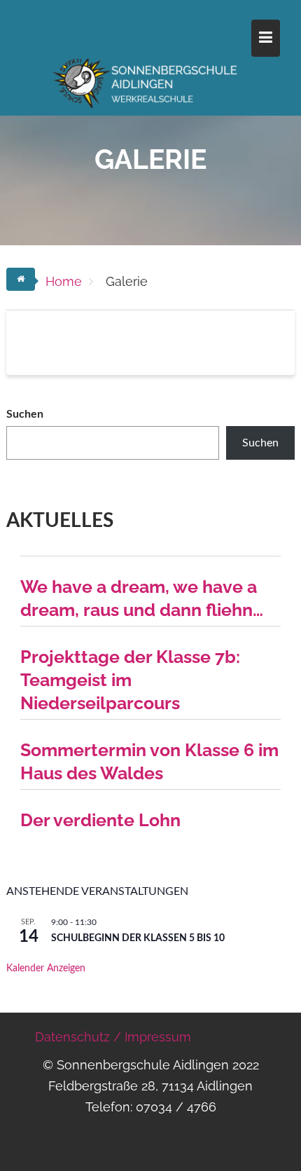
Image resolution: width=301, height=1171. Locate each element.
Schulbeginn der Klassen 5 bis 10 (138, 938)
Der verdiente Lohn (100, 819)
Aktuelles (59, 520)
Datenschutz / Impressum (113, 1036)
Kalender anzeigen (45, 968)
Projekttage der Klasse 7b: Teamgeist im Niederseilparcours (130, 679)
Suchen (24, 414)
